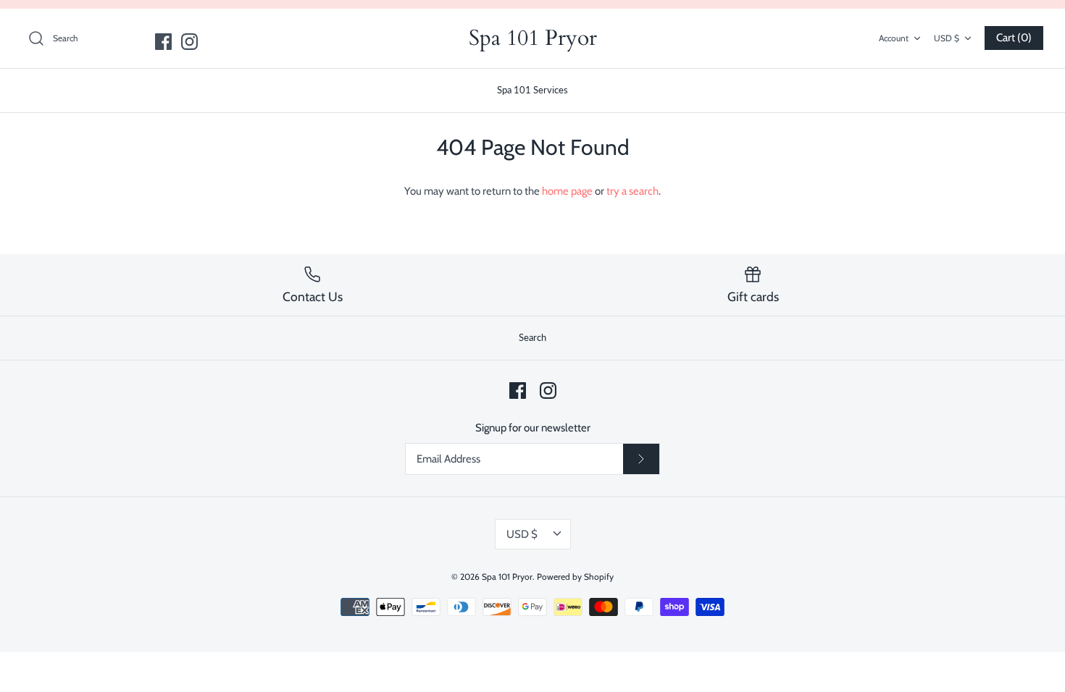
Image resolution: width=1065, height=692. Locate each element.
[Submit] (641, 459)
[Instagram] (189, 41)
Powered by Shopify (575, 576)
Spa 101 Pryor (507, 576)
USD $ (946, 38)
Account (894, 38)
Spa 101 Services (532, 90)
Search (532, 337)
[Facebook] (163, 41)
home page (567, 191)
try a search (632, 191)
